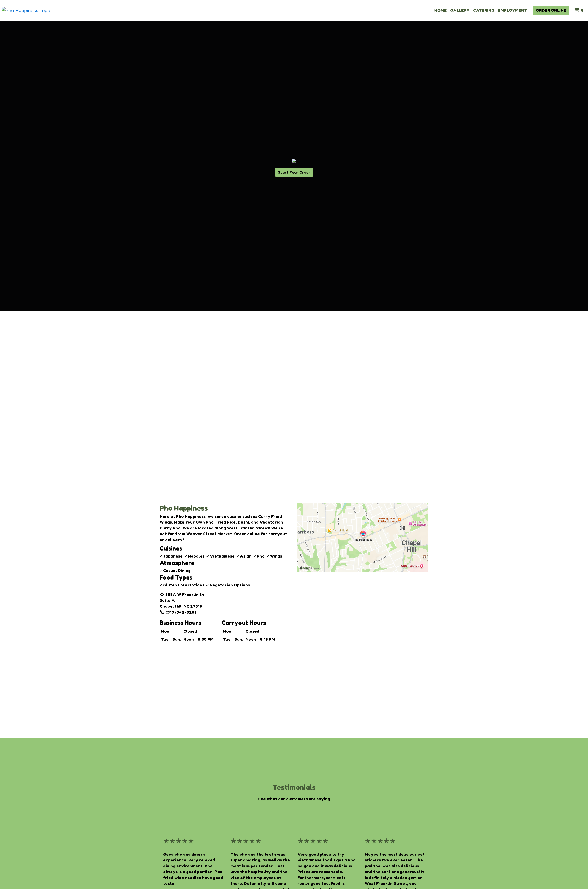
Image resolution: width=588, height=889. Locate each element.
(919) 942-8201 (180, 612)
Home (440, 10)
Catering (483, 10)
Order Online (551, 10)
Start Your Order (294, 172)
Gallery (459, 10)
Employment (512, 10)
